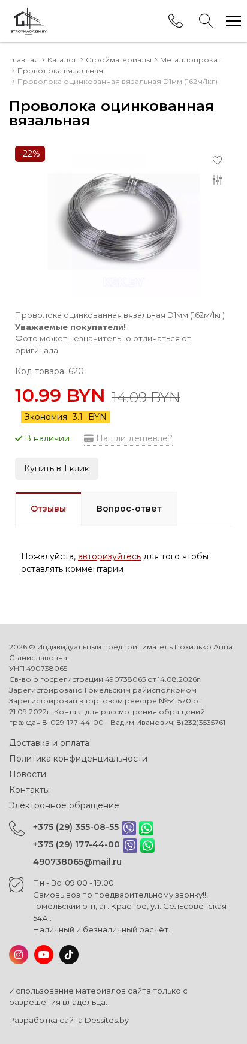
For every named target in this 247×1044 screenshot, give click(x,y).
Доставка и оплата (49, 743)
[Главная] (28, 21)
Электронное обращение (64, 805)
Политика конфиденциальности (78, 758)
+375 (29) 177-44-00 (76, 844)
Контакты (29, 789)
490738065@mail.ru (77, 861)
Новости (27, 774)
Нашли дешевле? (133, 438)
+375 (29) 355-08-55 (76, 827)
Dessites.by (107, 1020)
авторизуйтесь (109, 556)
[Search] (206, 21)
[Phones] (175, 21)
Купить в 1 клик (56, 468)
